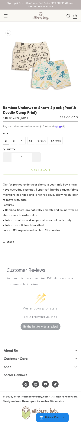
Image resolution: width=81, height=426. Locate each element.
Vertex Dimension (52, 401)
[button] (68, 16)
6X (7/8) (57, 141)
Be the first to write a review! (40, 326)
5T (31, 141)
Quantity (9, 149)
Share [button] (10, 241)
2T (6, 140)
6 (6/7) (42, 141)
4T (23, 141)
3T (15, 141)
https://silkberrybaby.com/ (32, 396)
